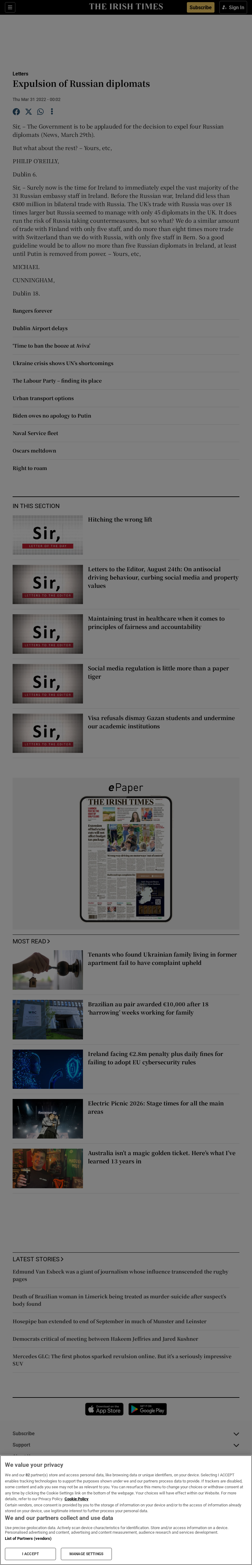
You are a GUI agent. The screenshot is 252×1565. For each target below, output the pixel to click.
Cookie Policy (77, 1499)
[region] (126, 1510)
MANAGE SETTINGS (86, 1554)
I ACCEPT (30, 1554)
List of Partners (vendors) (28, 1538)
